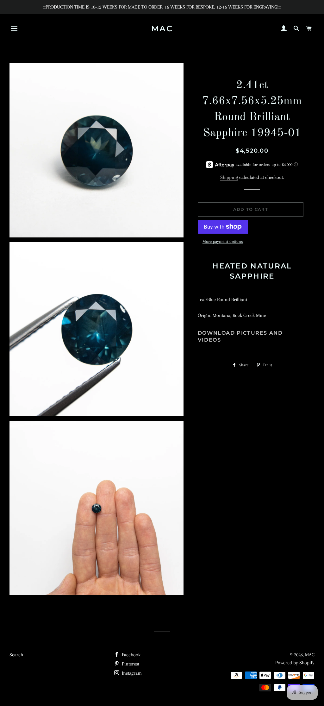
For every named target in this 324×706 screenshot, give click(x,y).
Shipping (229, 177)
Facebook (130, 655)
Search (16, 655)
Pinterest (130, 664)
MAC (162, 28)
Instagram (131, 673)
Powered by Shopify (295, 662)
